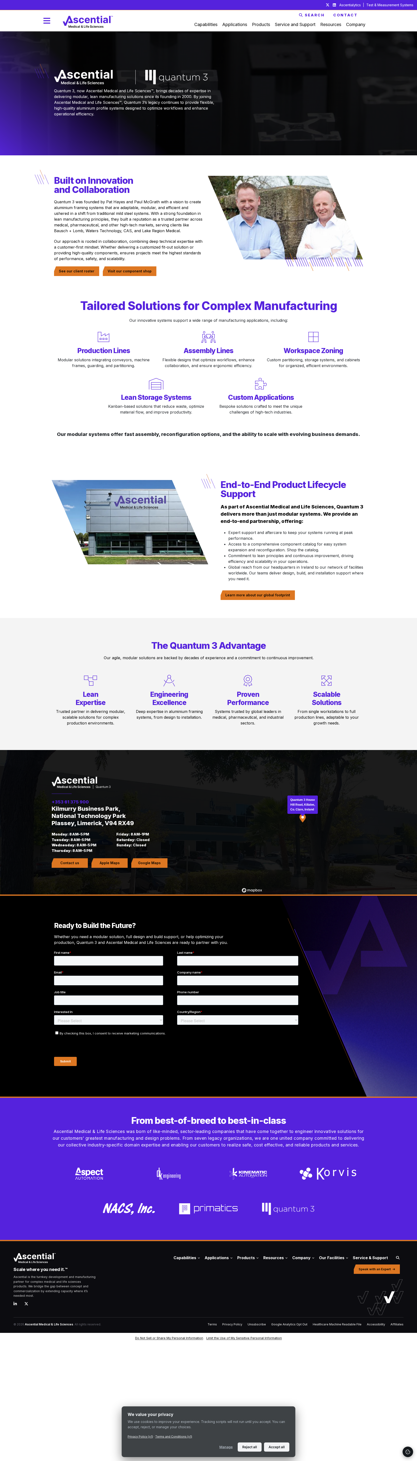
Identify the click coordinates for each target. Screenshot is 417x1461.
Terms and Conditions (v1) (173, 1436)
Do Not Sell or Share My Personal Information (169, 1338)
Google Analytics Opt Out (289, 1324)
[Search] (397, 1258)
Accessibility (376, 1324)
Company (301, 1257)
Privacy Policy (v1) (140, 1436)
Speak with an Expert (375, 1269)
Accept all (277, 1447)
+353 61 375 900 (70, 801)
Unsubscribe (257, 1324)
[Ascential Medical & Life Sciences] (77, 1258)
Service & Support (370, 1257)
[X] (28, 1304)
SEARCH (314, 15)
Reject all (249, 1447)
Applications (217, 1257)
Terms (212, 1324)
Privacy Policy (232, 1324)
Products (246, 1257)
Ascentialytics (350, 5)
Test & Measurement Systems (389, 5)
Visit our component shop (130, 271)
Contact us (69, 863)
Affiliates (396, 1324)
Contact (345, 15)
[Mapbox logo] (252, 890)
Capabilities (185, 1257)
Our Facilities (331, 1257)
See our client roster (76, 271)
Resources (273, 1257)
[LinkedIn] (17, 1304)
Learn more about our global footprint (257, 595)
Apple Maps (110, 863)
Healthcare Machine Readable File (337, 1324)
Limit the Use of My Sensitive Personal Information (244, 1338)
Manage (226, 1447)
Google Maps (149, 863)
